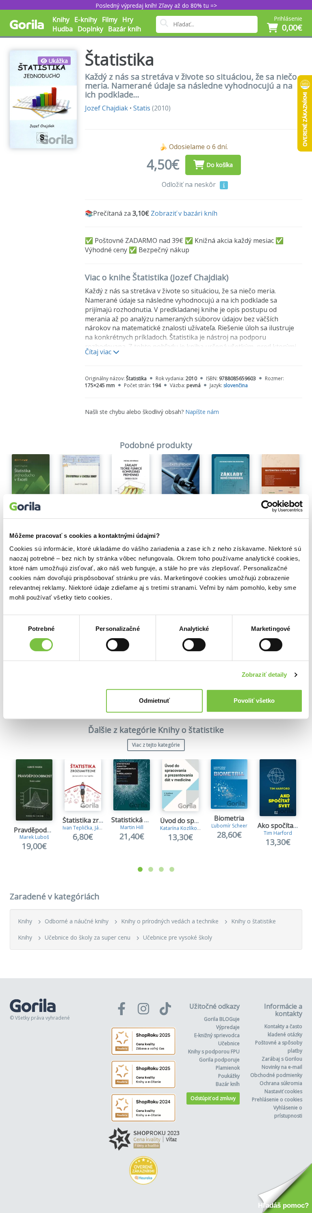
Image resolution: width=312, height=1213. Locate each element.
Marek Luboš (34, 837)
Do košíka (219, 165)
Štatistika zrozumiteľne (98, 820)
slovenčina (235, 385)
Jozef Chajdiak (106, 108)
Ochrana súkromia (281, 1083)
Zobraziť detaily (264, 674)
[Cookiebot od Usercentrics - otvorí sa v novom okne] (267, 506)
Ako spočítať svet (284, 825)
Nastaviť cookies (283, 1091)
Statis (141, 108)
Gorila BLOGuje (222, 1019)
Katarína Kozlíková (181, 828)
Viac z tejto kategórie (156, 744)
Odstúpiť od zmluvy (213, 1098)
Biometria (229, 818)
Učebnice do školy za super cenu (87, 937)
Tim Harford (278, 833)
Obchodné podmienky (276, 1075)
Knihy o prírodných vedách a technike (170, 921)
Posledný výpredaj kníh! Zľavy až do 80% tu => (156, 5)
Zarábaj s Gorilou (282, 1058)
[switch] (117, 644)
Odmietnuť (154, 700)
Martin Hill (131, 827)
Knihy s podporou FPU (214, 1051)
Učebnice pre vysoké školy (177, 937)
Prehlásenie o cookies (277, 1099)
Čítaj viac (99, 351)
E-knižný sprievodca (217, 1035)
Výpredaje (228, 1027)
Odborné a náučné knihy (76, 921)
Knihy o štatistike (253, 921)
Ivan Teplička (77, 827)
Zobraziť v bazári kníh (184, 213)
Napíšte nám (202, 412)
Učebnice (229, 1043)
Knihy (25, 921)
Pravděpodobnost (41, 829)
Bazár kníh (124, 28)
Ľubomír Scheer (229, 825)
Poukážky (229, 1075)
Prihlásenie (288, 18)
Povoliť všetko (254, 700)
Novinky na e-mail (282, 1067)
